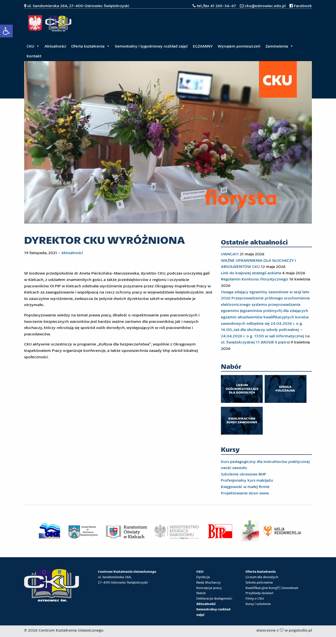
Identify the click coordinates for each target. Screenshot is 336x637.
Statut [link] (201, 593)
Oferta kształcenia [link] (88, 46)
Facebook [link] (302, 5)
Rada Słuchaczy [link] (208, 582)
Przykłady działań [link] (259, 593)
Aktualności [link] (55, 46)
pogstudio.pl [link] (300, 630)
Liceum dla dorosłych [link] (261, 577)
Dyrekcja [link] (203, 577)
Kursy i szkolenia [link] (258, 604)
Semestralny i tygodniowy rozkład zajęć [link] (151, 46)
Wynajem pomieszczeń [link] (239, 46)
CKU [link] (30, 46)
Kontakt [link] (34, 55)
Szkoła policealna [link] (259, 582)
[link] (6, 31)
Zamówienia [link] (276, 46)
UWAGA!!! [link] (230, 253)
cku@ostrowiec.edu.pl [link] (265, 5)
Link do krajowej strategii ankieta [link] (251, 272)
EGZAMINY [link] (203, 46)
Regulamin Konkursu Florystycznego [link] (254, 278)
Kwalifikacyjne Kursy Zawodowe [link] (271, 588)
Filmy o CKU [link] (254, 598)
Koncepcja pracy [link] (209, 588)
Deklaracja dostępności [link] (214, 598)
